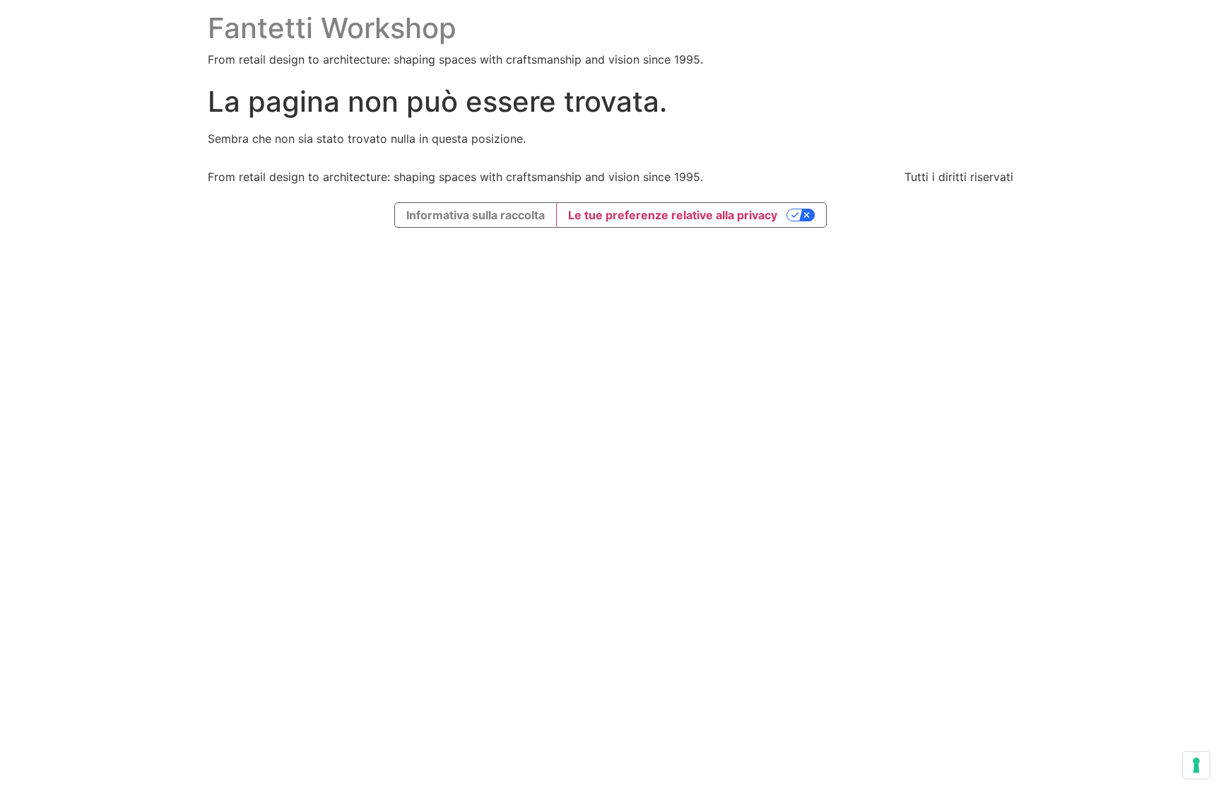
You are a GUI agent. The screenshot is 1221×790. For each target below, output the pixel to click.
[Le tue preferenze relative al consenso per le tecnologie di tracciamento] (1196, 765)
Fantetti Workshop (332, 28)
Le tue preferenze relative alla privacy (672, 215)
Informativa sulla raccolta (475, 215)
